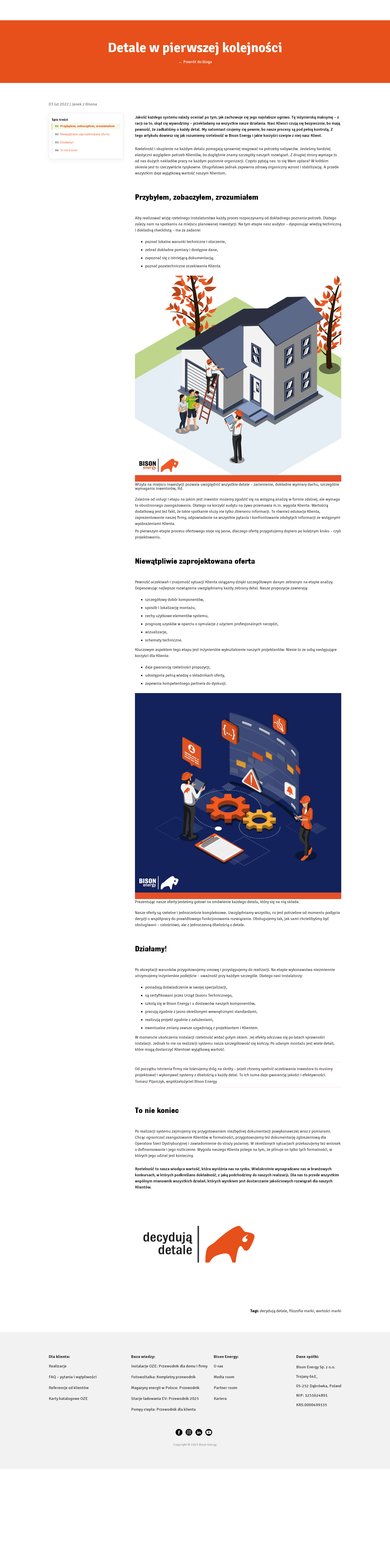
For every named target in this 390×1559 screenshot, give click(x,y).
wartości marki (328, 1310)
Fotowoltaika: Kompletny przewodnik (163, 1377)
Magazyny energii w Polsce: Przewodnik (165, 1388)
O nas (218, 1366)
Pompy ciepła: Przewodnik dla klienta (163, 1409)
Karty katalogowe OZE (68, 1398)
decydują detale (274, 1310)
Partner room (225, 1388)
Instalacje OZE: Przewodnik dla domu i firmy (169, 1366)
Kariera (220, 1398)
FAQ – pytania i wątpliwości (73, 1377)
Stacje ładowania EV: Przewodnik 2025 (165, 1398)
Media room (224, 1377)
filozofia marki (302, 1310)
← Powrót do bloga (195, 62)
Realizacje (58, 1366)
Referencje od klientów (69, 1388)
